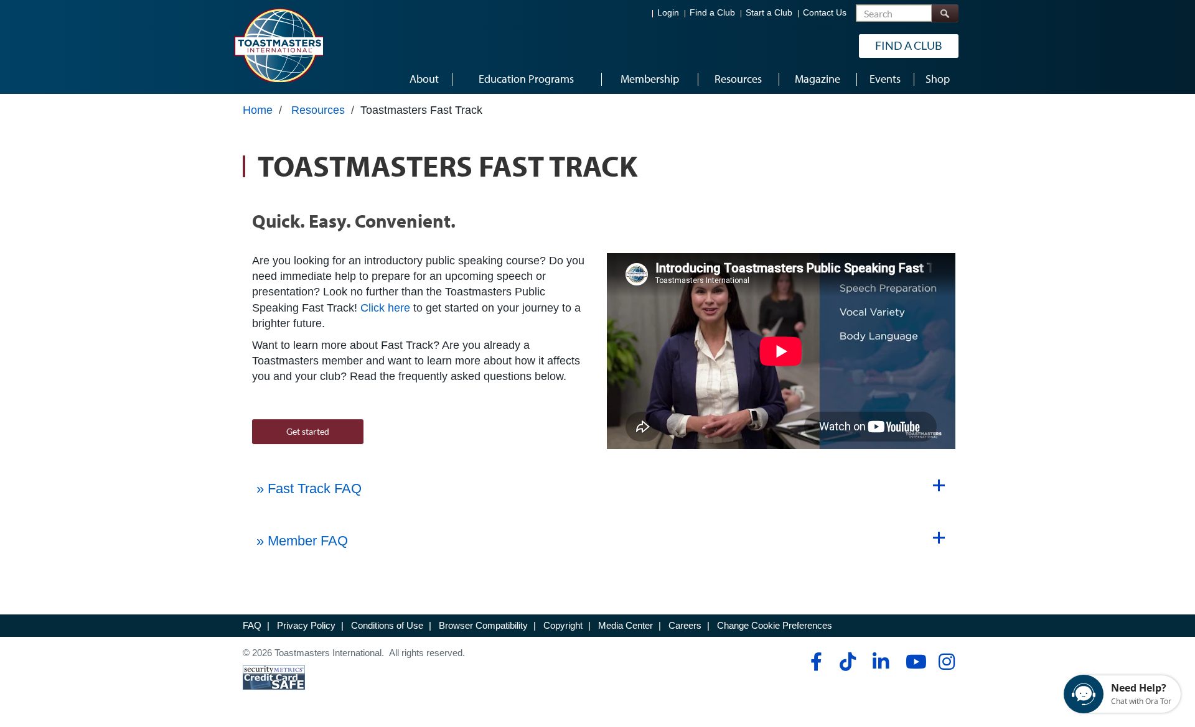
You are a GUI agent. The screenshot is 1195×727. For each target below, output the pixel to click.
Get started (307, 431)
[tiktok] (847, 661)
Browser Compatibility (483, 625)
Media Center (625, 625)
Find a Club (712, 12)
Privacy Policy (306, 625)
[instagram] (946, 661)
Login (668, 12)
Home (258, 110)
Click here (385, 308)
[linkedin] (880, 661)
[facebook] (814, 661)
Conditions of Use (387, 625)
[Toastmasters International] (278, 44)
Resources (318, 110)
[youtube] (913, 661)
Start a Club (769, 12)
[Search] (944, 13)
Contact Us (824, 12)
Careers (684, 625)
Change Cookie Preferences (774, 625)
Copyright (563, 625)
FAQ (252, 625)
